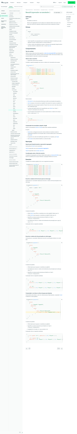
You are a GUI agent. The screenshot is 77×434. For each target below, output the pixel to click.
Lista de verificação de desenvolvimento (13, 47)
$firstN (14, 103)
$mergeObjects (15, 113)
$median (14, 111)
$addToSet (15, 93)
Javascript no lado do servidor (15, 133)
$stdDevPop (15, 121)
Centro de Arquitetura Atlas (3, 27)
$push (14, 120)
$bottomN (14, 98)
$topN (14, 128)
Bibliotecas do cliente (3, 21)
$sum (14, 125)
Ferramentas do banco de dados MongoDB (15, 74)
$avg (14, 94)
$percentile (15, 118)
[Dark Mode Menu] (74, 6)
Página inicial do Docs (29, 9)
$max (14, 108)
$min (14, 115)
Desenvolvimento (37, 9)
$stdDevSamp (15, 123)
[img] (67, 14)
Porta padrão (13, 62)
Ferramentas (3, 24)
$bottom (14, 96)
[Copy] (61, 65)
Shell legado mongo (14, 141)
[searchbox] (50, 7)
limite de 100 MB (54, 155)
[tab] (10, 6)
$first (14, 101)
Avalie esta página (69, 12)
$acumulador (15, 91)
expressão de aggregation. (43, 148)
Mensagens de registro (14, 70)
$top (14, 126)
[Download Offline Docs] (20, 432)
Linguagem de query (44, 9)
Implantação (3, 13)
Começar (3, 10)
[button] (55, 2)
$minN (14, 116)
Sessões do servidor (14, 131)
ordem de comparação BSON (50, 53)
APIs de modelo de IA (12, 148)
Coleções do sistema (14, 139)
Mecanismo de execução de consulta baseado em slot (15, 136)
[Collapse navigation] (22, 432)
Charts (10, 54)
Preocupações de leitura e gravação (15, 65)
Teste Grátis (71, 2)
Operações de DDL (14, 60)
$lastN (14, 106)
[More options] (61, 12)
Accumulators (51, 9)
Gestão (2, 18)
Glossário (12, 68)
